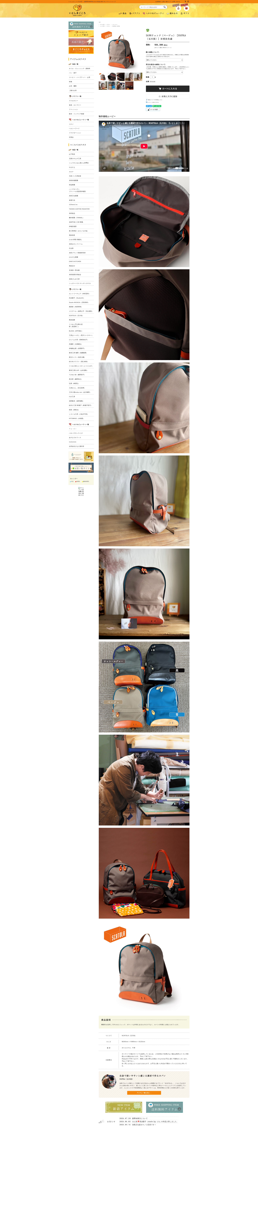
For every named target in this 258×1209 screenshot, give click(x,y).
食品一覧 (75, 64)
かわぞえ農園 (73, 257)
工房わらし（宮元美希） (77, 388)
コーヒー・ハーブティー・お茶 (79, 77)
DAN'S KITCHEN (75, 261)
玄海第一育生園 (74, 270)
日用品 (71, 137)
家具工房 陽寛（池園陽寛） (78, 353)
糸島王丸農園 (73, 196)
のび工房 (72, 396)
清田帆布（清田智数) (76, 401)
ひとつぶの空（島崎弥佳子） (79, 339)
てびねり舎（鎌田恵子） (77, 374)
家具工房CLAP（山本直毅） (78, 370)
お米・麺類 (73, 86)
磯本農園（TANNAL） (76, 217)
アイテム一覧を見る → (144, 1093)
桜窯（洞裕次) (74, 410)
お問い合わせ (176, 1)
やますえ (72, 167)
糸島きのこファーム (76, 244)
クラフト (108, 24)
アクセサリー (73, 101)
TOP (99, 22)
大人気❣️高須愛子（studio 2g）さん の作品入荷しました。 (149, 1121)
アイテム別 (102, 24)
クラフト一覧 (76, 96)
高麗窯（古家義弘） (76, 344)
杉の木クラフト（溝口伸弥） (79, 361)
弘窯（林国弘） (74, 383)
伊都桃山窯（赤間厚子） (77, 348)
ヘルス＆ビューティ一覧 (80, 119)
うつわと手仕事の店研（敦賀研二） (76, 325)
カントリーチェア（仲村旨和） (79, 293)
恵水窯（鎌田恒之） (76, 379)
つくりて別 (102, 26)
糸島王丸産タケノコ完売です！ (138, 1125)
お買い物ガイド (166, 1)
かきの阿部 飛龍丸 (75, 239)
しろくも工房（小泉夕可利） (79, 414)
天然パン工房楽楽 (75, 176)
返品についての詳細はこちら (155, 99)
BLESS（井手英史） (76, 331)
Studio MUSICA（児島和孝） (79, 302)
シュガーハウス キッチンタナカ (80, 283)
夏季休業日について (134, 1118)
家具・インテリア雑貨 (76, 114)
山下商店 (72, 154)
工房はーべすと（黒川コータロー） (81, 335)
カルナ (71, 171)
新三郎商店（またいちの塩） (79, 231)
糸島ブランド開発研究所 (77, 253)
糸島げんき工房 (74, 279)
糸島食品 (72, 213)
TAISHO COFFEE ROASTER (79, 209)
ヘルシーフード (74, 128)
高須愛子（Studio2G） (77, 298)
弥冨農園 (72, 185)
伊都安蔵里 (73, 226)
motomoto (72, 442)
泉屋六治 (72, 200)
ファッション (115, 24)
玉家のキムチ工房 (75, 158)
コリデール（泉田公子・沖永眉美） (81, 311)
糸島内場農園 (73, 180)
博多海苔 (72, 235)
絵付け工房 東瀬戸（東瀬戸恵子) (80, 405)
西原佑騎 (72, 320)
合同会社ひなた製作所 (76, 446)
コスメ (71, 124)
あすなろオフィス (75, 437)
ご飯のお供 (73, 90)
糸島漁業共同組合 (75, 274)
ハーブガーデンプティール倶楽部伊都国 (77, 190)
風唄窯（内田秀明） (76, 307)
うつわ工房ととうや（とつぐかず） (81, 366)
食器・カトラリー (75, 105)
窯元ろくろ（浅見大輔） (77, 357)
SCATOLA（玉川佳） (116, 26)
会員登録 (158, 1)
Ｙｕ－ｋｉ (73, 429)
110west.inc (73, 204)
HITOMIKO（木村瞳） (76, 418)
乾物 (70, 81)
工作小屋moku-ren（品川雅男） (80, 392)
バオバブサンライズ (76, 433)
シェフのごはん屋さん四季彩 (79, 163)
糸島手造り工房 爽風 (76, 222)
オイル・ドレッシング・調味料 (79, 68)
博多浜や (72, 266)
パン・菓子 (73, 73)
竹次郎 (71, 248)
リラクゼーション (75, 133)
